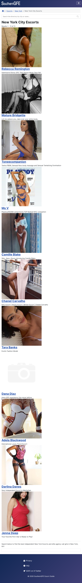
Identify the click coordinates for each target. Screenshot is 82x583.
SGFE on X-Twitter (33, 571)
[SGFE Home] (3, 11)
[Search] (77, 16)
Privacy (29, 561)
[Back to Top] (78, 579)
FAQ (27, 566)
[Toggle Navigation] (78, 3)
